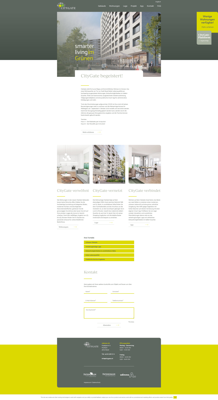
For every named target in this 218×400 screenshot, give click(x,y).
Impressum (87, 382)
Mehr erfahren (88, 132)
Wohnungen (114, 5)
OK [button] (175, 397)
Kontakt (150, 5)
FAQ (159, 5)
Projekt (134, 5)
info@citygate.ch (107, 358)
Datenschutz (96, 382)
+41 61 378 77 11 (110, 354)
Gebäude (102, 5)
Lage (125, 5)
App (142, 5)
